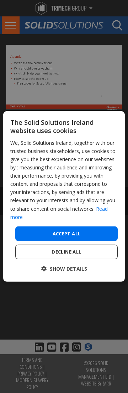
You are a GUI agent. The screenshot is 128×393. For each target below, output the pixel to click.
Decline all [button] (66, 252)
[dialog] (64, 196)
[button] (64, 269)
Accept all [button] (67, 233)
